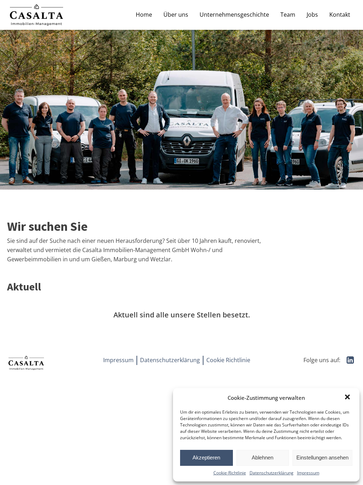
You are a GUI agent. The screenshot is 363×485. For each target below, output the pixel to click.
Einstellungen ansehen (322, 457)
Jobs (312, 14)
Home (144, 14)
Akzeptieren (206, 457)
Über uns (175, 14)
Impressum (308, 473)
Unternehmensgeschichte (234, 14)
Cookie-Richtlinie (229, 473)
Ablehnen (262, 457)
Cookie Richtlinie (228, 360)
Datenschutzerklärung (272, 473)
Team (287, 14)
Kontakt (339, 14)
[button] (348, 397)
